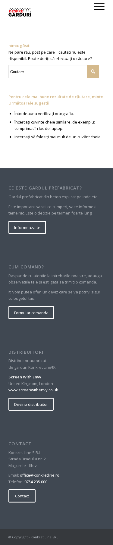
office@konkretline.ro (39, 475)
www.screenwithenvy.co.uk (33, 390)
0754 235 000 (35, 481)
